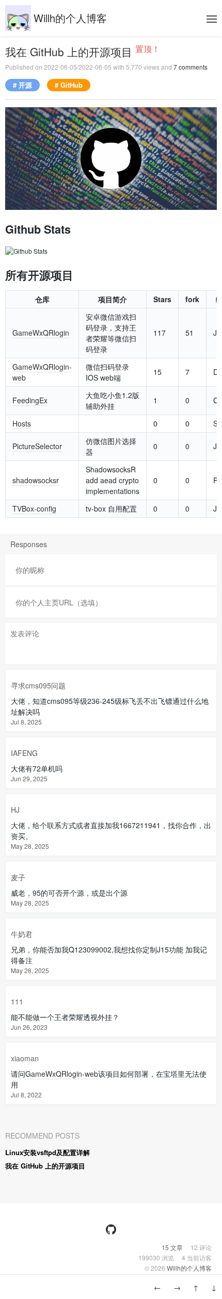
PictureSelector (37, 446)
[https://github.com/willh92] (111, 1229)
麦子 (18, 877)
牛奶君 (22, 934)
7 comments (190, 66)
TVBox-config (34, 508)
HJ (15, 809)
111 (17, 1001)
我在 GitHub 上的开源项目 (70, 51)
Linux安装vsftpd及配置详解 (47, 1152)
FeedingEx (29, 400)
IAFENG (24, 753)
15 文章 (173, 1247)
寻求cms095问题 (38, 685)
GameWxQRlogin (40, 332)
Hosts (21, 423)
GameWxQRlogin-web (61, 1073)
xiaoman (25, 1058)
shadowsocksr (35, 480)
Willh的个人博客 (70, 17)
